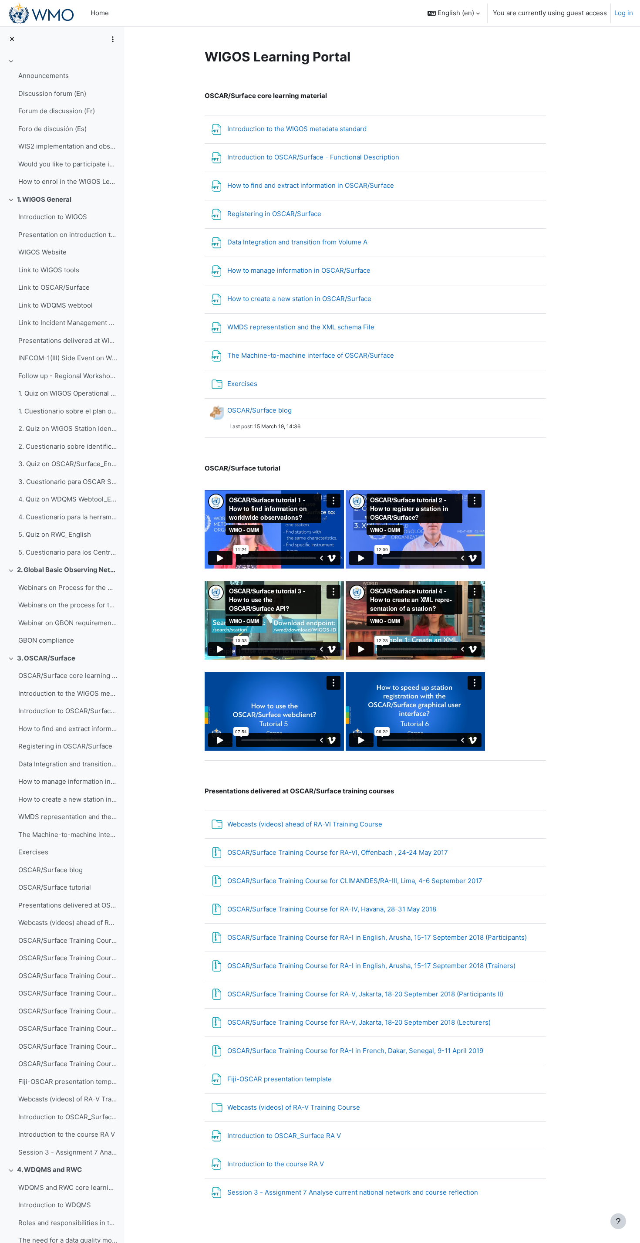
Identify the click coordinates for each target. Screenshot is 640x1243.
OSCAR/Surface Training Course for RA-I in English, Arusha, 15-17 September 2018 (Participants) (67, 993)
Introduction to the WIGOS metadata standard (67, 693)
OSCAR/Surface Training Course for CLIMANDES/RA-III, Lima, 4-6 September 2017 (67, 958)
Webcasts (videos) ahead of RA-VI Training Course (67, 922)
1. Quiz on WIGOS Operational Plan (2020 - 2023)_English (67, 393)
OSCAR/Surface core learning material (67, 675)
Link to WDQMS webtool (55, 305)
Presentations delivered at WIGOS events (67, 340)
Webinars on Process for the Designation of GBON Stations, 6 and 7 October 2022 (67, 587)
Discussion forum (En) (52, 93)
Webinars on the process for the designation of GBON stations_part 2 (67, 605)
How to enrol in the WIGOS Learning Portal (67, 181)
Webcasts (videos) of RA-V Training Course (67, 1099)
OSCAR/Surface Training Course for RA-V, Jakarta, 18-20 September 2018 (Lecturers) (67, 1046)
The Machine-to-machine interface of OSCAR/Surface (67, 834)
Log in (623, 13)
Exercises (33, 852)
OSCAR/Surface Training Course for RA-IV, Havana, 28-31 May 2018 (67, 976)
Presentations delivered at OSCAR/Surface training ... (67, 905)
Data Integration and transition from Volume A (67, 764)
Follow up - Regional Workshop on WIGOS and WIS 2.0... (67, 376)
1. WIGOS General (44, 199)
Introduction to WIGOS (52, 217)
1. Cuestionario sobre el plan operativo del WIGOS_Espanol (67, 411)
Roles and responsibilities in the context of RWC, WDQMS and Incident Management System (67, 1223)
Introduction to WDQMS (54, 1205)
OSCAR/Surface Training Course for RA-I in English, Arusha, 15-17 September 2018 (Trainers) (67, 1011)
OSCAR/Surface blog (50, 870)
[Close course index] (12, 39)
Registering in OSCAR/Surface (65, 746)
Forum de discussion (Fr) (56, 111)
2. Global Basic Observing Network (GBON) (67, 570)
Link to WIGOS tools (48, 270)
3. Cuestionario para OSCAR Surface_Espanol (67, 482)
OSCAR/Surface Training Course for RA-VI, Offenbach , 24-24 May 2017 (67, 940)
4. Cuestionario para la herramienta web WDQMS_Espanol (67, 517)
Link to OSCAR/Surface (54, 287)
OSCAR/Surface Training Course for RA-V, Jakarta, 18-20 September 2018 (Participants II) (67, 1028)
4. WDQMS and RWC (49, 1169)
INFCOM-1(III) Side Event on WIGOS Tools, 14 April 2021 (67, 358)
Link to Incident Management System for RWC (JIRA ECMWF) (67, 322)
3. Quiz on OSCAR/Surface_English (67, 464)
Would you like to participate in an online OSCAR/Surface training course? (67, 164)
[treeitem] (62, 123)
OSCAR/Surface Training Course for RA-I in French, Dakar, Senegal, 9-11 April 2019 (67, 1064)
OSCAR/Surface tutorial (54, 887)
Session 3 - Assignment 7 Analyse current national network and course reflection (67, 1152)
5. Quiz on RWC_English (54, 534)
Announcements (43, 75)
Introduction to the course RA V (66, 1134)
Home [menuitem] (100, 13)
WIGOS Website (42, 252)
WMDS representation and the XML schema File (67, 817)
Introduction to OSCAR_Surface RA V (67, 1117)
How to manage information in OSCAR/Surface (67, 781)
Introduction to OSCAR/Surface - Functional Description (67, 711)
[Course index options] (113, 39)
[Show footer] (618, 1221)
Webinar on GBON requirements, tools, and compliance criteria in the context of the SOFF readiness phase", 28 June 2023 (67, 623)
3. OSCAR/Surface (46, 658)
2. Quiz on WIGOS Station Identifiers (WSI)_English (67, 428)
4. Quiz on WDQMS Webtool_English (67, 499)
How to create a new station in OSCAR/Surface (67, 799)
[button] (453, 13)
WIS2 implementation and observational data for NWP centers (67, 146)
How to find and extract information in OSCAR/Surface (67, 729)
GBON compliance (46, 640)
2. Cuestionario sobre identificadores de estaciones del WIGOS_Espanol (67, 446)
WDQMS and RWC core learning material (67, 1187)
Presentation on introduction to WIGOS (67, 234)
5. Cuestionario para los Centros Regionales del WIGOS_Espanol (67, 552)
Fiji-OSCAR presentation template (67, 1081)
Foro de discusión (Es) (52, 129)
